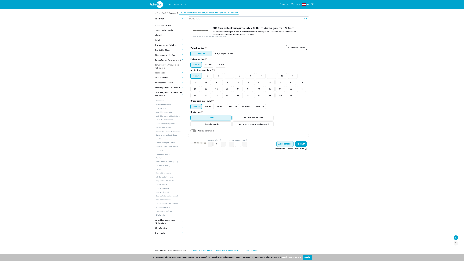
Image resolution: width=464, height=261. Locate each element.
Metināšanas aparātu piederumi (168, 116)
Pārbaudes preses (163, 200)
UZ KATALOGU (173, 4)
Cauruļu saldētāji (162, 188)
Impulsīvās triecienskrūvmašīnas (168, 131)
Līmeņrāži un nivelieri (164, 173)
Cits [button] (183, 4)
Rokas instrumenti (163, 207)
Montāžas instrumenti (164, 139)
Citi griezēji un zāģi (163, 165)
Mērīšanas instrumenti (164, 177)
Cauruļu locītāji (161, 184)
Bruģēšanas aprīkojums (165, 181)
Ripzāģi (159, 158)
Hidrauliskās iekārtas (164, 211)
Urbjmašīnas (161, 108)
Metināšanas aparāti (164, 112)
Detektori (159, 169)
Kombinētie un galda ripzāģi (167, 162)
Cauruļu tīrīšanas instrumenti (167, 196)
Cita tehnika (160, 215)
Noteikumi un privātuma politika (227, 250)
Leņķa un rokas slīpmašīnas (166, 124)
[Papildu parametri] (193, 130)
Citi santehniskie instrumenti (167, 203)
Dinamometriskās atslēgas (166, 135)
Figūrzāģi (159, 150)
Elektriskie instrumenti (164, 120)
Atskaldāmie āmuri (163, 104)
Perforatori (160, 101)
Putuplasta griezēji (163, 154)
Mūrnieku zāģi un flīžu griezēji (167, 146)
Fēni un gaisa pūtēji (163, 127)
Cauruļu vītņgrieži (162, 192)
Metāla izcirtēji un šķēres (165, 142)
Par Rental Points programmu (201, 250)
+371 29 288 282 (252, 250)
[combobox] (246, 19)
